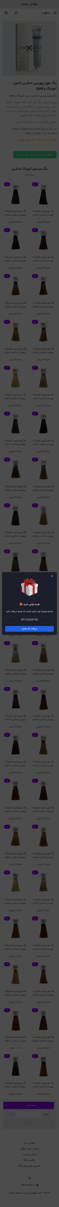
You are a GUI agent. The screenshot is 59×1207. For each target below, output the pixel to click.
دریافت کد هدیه (29, 629)
